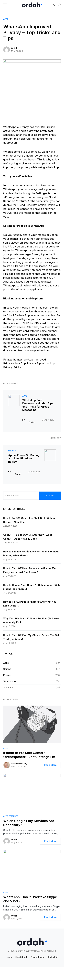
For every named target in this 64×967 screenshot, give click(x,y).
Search (50, 495)
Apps (5, 19)
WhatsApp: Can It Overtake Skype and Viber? (30, 899)
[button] (5, 5)
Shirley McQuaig (19, 763)
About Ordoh (21, 957)
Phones (12, 451)
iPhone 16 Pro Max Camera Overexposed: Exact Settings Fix (29, 755)
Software (8, 687)
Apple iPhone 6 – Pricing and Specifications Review (23, 458)
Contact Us (52, 957)
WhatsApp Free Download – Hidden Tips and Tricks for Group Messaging (37, 404)
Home (9, 957)
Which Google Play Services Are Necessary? (28, 823)
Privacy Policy (37, 957)
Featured (13, 816)
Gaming (7, 669)
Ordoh (14, 48)
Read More (50, 765)
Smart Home (9, 681)
